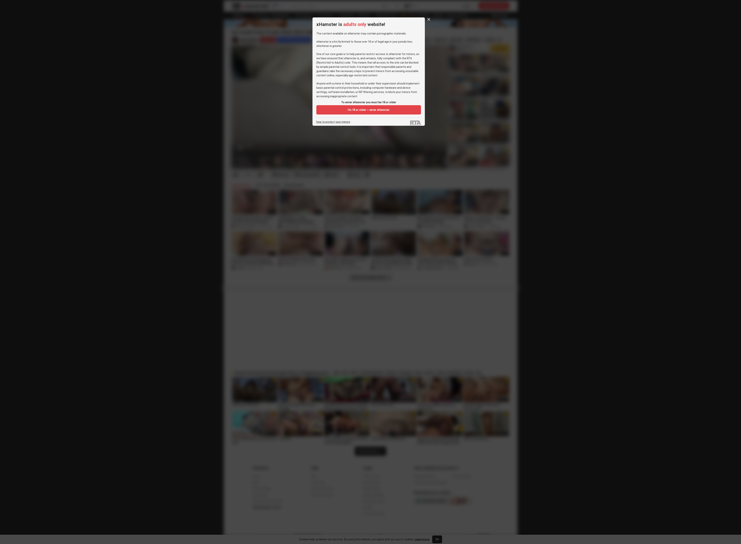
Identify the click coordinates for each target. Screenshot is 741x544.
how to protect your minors (333, 122)
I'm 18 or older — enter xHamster (369, 109)
